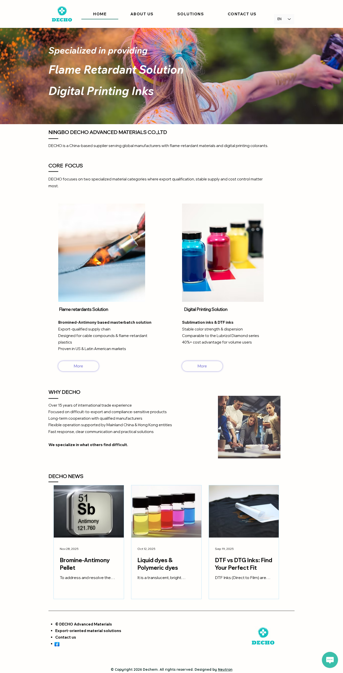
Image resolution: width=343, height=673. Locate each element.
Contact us (65, 637)
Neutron (225, 669)
